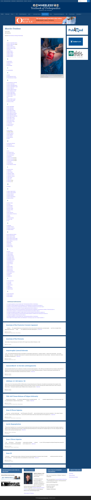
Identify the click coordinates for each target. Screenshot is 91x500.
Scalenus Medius (10, 254)
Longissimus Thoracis (11, 176)
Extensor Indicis (10, 96)
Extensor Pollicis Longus (11, 98)
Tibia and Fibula (18, 332)
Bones (12, 14)
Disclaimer (71, 473)
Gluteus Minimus (10, 137)
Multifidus (9, 186)
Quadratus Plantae (10, 229)
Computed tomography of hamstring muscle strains (16, 314)
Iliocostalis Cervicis (10, 152)
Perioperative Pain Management (59, 14)
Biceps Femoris (9, 62)
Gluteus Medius (10, 135)
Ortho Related (78, 14)
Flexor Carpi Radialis (10, 106)
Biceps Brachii (9, 61)
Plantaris (8, 215)
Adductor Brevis (10, 51)
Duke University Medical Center (43, 497)
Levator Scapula (10, 172)
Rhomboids (9, 242)
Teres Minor (9, 283)
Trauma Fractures (72, 14)
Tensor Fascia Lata (10, 280)
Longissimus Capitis (10, 173)
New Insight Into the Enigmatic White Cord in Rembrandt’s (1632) (25, 317)
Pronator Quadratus (10, 217)
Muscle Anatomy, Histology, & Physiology (15, 35)
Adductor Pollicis (10, 56)
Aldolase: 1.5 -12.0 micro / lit (15, 381)
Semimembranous (10, 260)
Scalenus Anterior (10, 252)
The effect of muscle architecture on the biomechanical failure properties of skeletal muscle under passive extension (27, 313)
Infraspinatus (9, 156)
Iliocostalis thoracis (10, 155)
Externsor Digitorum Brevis (11, 89)
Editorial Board (72, 475)
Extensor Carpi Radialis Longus (12, 86)
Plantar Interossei (10, 212)
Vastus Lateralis (10, 295)
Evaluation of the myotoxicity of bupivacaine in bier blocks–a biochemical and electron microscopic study (25, 306)
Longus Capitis (9, 177)
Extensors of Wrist (10, 101)
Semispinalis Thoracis (11, 259)
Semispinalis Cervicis (10, 258)
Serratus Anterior (10, 263)
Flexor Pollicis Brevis (10, 120)
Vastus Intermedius (10, 293)
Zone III (9, 453)
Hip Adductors (9, 144)
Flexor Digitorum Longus (11, 111)
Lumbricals (9, 180)
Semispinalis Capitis (10, 256)
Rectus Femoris (10, 241)
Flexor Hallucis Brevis (11, 117)
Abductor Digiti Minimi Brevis (12, 42)
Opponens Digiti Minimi (11, 196)
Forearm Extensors (10, 124)
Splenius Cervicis (10, 267)
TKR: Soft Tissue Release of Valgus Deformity (22, 396)
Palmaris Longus (10, 202)
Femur (7, 404)
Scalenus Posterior (10, 255)
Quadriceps (9, 225)
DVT (17, 14)
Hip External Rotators (10, 146)
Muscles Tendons (45, 14)
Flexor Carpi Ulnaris (10, 107)
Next (11, 466)
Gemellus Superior (10, 133)
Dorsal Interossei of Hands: (11, 77)
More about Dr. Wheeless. (29, 493)
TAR (66, 14)
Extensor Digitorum (10, 88)
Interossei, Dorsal (10, 157)
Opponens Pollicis (10, 198)
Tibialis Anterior (10, 284)
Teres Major (9, 282)
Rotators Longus (10, 246)
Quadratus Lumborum (11, 228)
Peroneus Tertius (10, 209)
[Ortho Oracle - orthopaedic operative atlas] (45, 23)
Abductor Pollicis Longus (11, 48)
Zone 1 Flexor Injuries (14, 439)
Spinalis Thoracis (10, 270)
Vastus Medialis (10, 296)
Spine (15, 359)
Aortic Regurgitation (13, 424)
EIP (7, 97)
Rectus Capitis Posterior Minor (12, 239)
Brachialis (8, 64)
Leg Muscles (9, 170)
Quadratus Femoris (10, 226)
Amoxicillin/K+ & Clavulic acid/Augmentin (21, 366)
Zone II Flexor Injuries (14, 410)
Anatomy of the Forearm (15, 339)
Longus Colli (9, 178)
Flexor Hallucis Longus (11, 118)
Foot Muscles (9, 122)
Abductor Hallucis (10, 45)
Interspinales (9, 161)
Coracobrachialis (10, 70)
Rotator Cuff (9, 243)
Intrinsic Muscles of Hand (11, 164)
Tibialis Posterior (10, 288)
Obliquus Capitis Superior (11, 192)
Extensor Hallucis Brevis (11, 93)
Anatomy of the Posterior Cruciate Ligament (22, 325)
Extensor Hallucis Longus (11, 94)
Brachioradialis (9, 65)
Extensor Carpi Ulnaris (11, 83)
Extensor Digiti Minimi (11, 92)
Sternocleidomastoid (10, 271)
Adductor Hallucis (10, 52)
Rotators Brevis (9, 245)
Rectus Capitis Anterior (11, 235)
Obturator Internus (10, 195)
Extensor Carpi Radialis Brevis (12, 85)
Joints (29, 14)
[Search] (88, 1)
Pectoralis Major (10, 205)
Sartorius (8, 251)
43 (8, 466)
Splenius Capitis (10, 266)
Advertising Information (73, 477)
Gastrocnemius (9, 130)
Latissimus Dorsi (10, 169)
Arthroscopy (7, 14)
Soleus (8, 265)
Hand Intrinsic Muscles (11, 143)
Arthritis (2, 14)
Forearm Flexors (10, 125)
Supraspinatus (9, 275)
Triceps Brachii (9, 287)
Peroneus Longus (10, 208)
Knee (6, 332)
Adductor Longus (10, 53)
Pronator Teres (9, 219)
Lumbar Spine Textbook (37, 14)
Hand (6, 447)
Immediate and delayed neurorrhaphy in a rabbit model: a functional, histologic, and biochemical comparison (25, 312)
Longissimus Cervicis (10, 174)
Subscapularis (9, 273)
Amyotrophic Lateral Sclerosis (17, 350)
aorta (7, 433)
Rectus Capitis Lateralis (11, 237)
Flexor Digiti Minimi (10, 109)
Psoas (8, 220)
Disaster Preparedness (22, 14)
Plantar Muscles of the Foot (12, 213)
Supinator (8, 274)
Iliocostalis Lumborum (11, 153)
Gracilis (8, 138)
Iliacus (8, 150)
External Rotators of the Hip (12, 82)
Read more (40, 329)
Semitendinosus (10, 262)
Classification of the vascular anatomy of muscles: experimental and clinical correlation (22, 308)
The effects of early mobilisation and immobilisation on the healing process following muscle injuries (24, 305)
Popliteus (8, 216)
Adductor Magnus (10, 55)
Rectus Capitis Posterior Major (12, 238)
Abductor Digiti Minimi (11, 44)
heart (8, 433)
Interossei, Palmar (10, 160)
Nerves (51, 14)
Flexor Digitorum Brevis (11, 110)
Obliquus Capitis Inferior (11, 191)
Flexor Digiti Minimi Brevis (11, 114)
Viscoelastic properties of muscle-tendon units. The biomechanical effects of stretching (22, 316)
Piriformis (8, 211)
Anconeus (9, 49)
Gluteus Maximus (10, 134)
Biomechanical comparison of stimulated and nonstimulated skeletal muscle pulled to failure (23, 310)
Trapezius (8, 286)
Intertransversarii (10, 163)
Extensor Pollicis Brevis (11, 100)
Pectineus (9, 204)
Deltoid (8, 75)
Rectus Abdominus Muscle (11, 234)
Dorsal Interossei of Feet (11, 76)
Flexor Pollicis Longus (11, 121)
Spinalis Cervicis (10, 269)
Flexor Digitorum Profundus (12, 113)
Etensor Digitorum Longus (11, 90)
